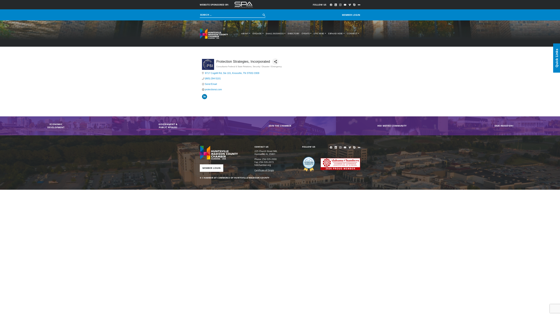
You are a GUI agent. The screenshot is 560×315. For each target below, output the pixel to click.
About (245, 33)
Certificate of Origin (264, 170)
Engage (257, 33)
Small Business (275, 33)
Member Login (211, 168)
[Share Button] (275, 61)
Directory (293, 33)
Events (306, 33)
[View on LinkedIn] (204, 98)
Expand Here (335, 33)
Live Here (319, 33)
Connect (352, 33)
